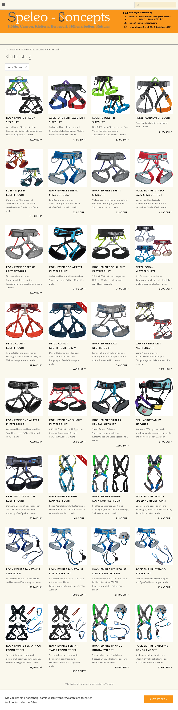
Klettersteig (53, 49)
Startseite (12, 49)
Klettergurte (37, 49)
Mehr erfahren (30, 702)
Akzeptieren (158, 699)
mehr (30, 134)
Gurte (24, 49)
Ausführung (15, 67)
